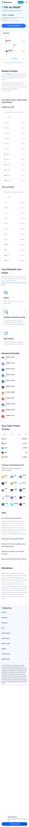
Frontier (8, 74)
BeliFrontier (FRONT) (13, 25)
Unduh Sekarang (14, 824)
